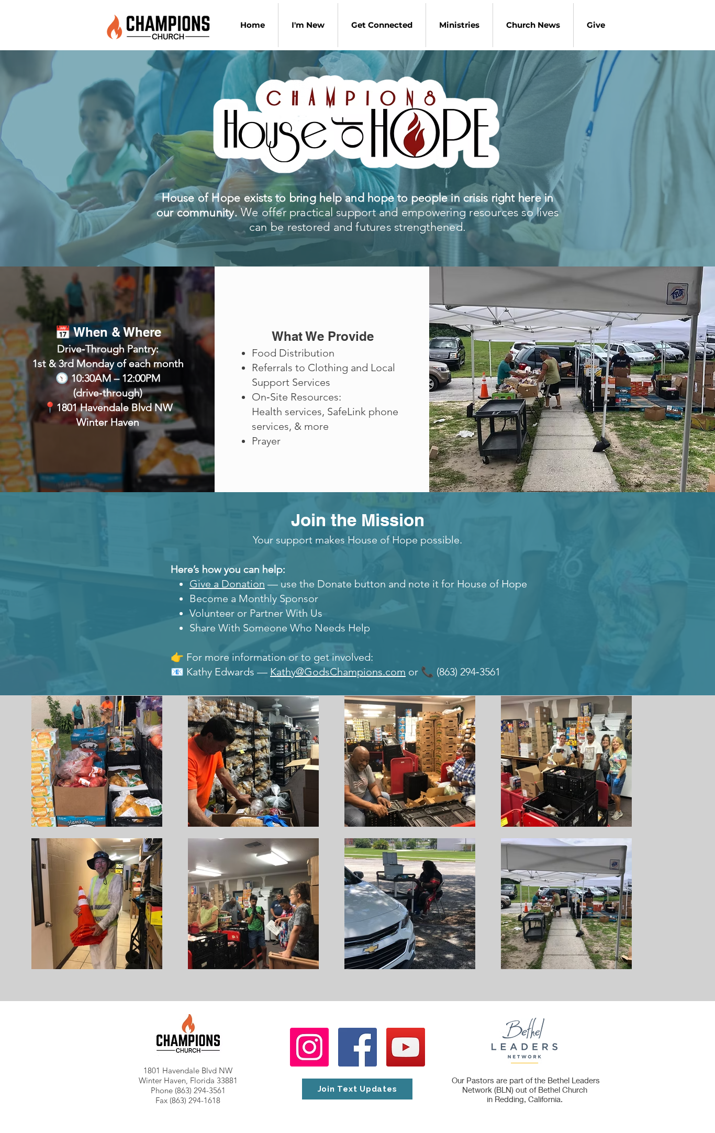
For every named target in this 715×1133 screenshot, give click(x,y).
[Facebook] (357, 1047)
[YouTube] (405, 1047)
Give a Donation (227, 583)
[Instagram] (309, 1047)
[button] (382, 25)
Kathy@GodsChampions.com (338, 671)
